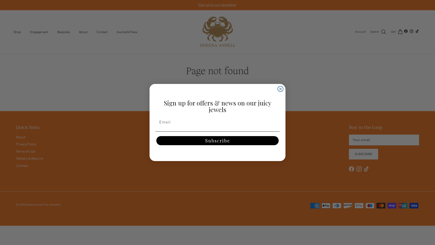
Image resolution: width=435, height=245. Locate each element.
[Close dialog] (280, 89)
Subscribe (217, 140)
